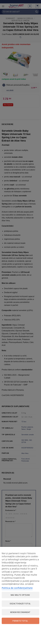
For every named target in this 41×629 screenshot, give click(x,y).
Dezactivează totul (20, 603)
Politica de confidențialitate (17, 587)
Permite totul (20, 621)
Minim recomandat (20, 612)
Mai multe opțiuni (20, 595)
